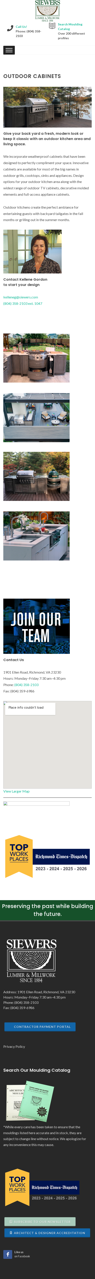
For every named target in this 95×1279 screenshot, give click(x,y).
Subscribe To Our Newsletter (42, 1222)
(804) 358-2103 (26, 685)
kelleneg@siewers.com (20, 297)
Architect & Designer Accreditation (49, 1233)
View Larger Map (16, 791)
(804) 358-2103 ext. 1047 (22, 303)
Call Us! (21, 26)
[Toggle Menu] (9, 50)
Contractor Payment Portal (42, 1027)
